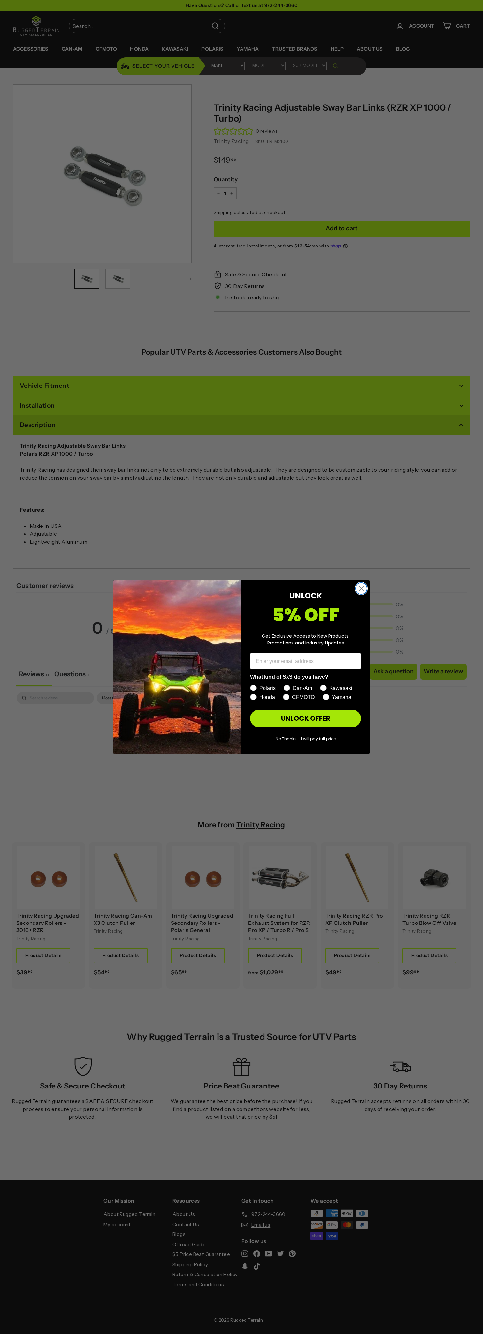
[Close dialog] (361, 588)
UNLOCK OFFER (305, 718)
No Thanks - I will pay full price (306, 739)
